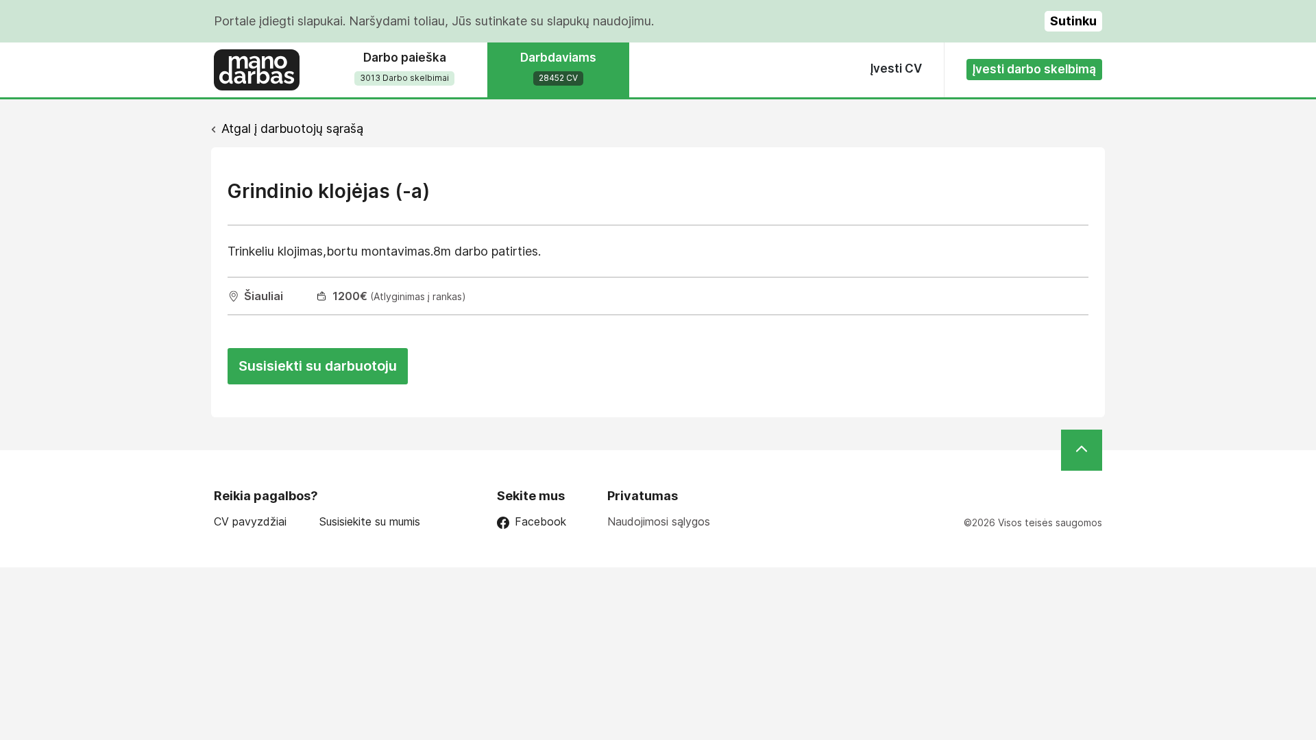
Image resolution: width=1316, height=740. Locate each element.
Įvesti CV (896, 68)
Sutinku (1073, 21)
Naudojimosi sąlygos (658, 521)
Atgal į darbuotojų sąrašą (292, 128)
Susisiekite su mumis (369, 521)
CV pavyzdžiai (250, 521)
